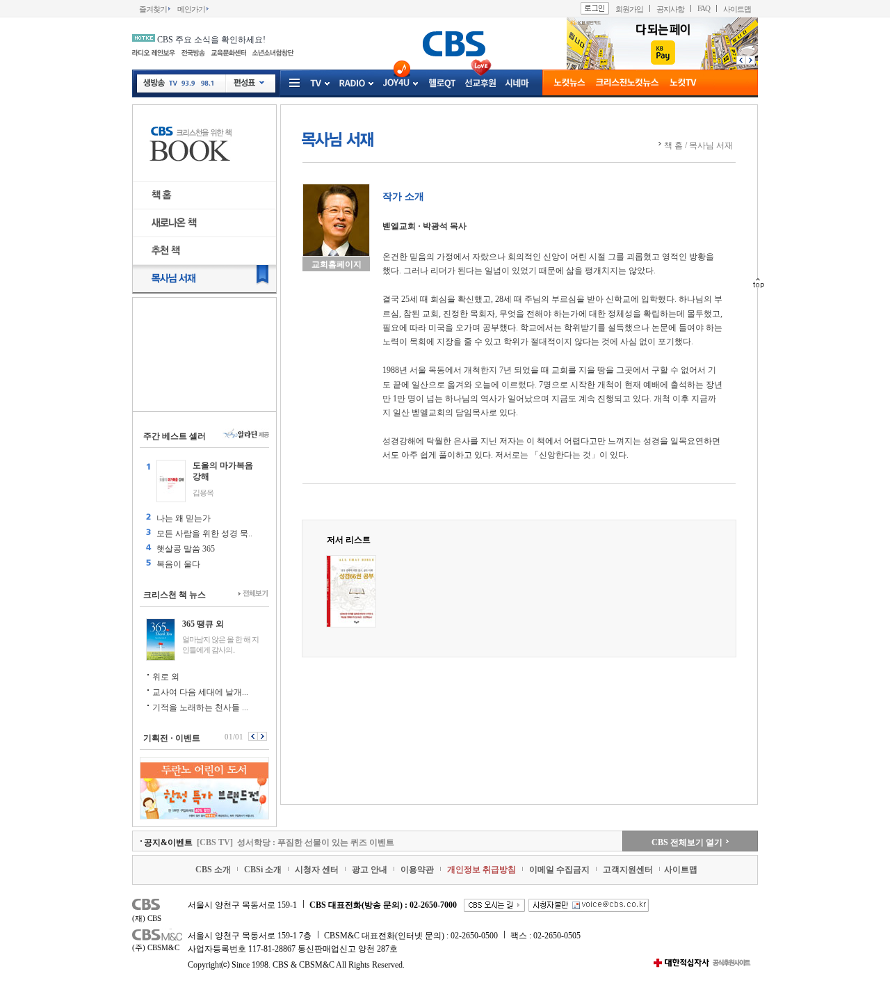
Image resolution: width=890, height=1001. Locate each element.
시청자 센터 (317, 869)
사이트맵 (737, 9)
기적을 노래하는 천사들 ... (200, 707)
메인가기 (191, 9)
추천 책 (204, 250)
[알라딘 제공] (245, 434)
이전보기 (252, 736)
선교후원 (480, 84)
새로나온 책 (204, 223)
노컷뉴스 (569, 84)
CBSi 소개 (263, 869)
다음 (752, 60)
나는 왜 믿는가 (183, 518)
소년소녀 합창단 (273, 52)
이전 (739, 60)
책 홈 (204, 195)
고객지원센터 (628, 869)
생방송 (154, 83)
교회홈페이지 (337, 264)
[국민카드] (662, 67)
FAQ (703, 9)
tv (315, 84)
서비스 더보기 (295, 84)
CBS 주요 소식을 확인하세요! (211, 40)
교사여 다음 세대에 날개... (200, 692)
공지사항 (670, 9)
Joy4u (396, 83)
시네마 (517, 84)
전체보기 (253, 594)
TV (173, 85)
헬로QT (442, 84)
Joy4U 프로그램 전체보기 (414, 84)
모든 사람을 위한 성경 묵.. (204, 533)
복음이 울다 (178, 564)
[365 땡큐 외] (160, 639)
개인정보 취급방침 (481, 869)
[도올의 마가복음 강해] (171, 481)
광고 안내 (369, 869)
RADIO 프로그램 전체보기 (370, 84)
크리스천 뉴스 (627, 84)
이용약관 (417, 869)
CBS (158, 906)
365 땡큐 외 (203, 624)
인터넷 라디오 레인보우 (153, 52)
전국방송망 (193, 52)
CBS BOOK (204, 143)
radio (352, 84)
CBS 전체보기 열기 (687, 842)
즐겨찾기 (153, 9)
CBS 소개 (213, 869)
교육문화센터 (228, 52)
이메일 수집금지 (559, 869)
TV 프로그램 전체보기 (326, 84)
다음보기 (263, 736)
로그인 (595, 8)
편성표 (249, 83)
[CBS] (454, 43)
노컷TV (683, 84)
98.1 (206, 85)
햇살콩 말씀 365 (185, 549)
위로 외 (165, 677)
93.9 (188, 85)
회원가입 (629, 9)
